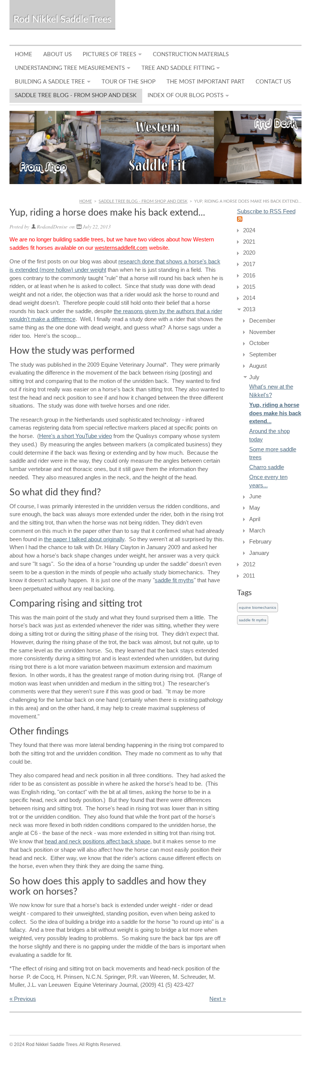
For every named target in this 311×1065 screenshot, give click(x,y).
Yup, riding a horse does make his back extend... (275, 413)
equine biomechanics (257, 607)
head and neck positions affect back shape (97, 841)
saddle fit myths (174, 580)
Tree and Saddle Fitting (178, 68)
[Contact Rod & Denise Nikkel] (155, 147)
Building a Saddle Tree (50, 82)
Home (23, 54)
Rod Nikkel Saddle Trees (62, 19)
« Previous (22, 999)
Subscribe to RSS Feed (266, 211)
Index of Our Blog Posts (185, 95)
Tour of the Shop (129, 82)
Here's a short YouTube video (75, 436)
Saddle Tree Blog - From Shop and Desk (76, 95)
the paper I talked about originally (84, 539)
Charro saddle (266, 467)
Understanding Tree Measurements (70, 68)
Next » (217, 999)
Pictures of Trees (109, 54)
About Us (57, 54)
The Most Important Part (205, 82)
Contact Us (273, 82)
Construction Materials (191, 54)
